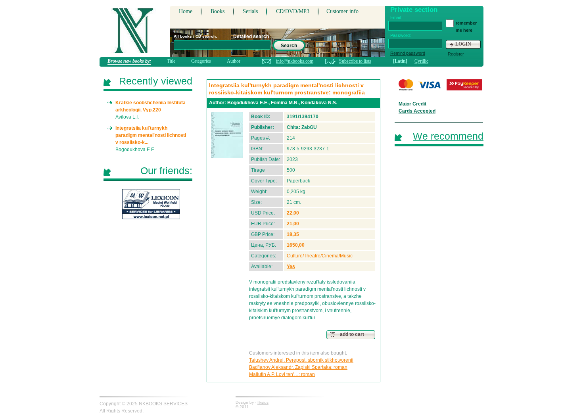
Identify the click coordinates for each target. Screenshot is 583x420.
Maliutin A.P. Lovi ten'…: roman (282, 374)
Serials (250, 11)
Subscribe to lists (355, 61)
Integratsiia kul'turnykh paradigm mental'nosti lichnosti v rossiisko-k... (150, 135)
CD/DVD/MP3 (292, 11)
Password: (400, 35)
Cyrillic (421, 61)
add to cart (352, 334)
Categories (201, 61)
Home (185, 11)
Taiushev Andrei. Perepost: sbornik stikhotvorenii (301, 360)
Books (217, 11)
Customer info (342, 11)
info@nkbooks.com (294, 61)
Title (171, 61)
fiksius (262, 402)
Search (289, 45)
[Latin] (400, 61)
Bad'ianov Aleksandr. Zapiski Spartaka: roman (298, 367)
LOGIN (463, 44)
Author (233, 61)
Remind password (407, 53)
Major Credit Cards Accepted (417, 107)
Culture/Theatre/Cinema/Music (320, 256)
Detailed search (251, 36)
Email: (396, 17)
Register (456, 54)
